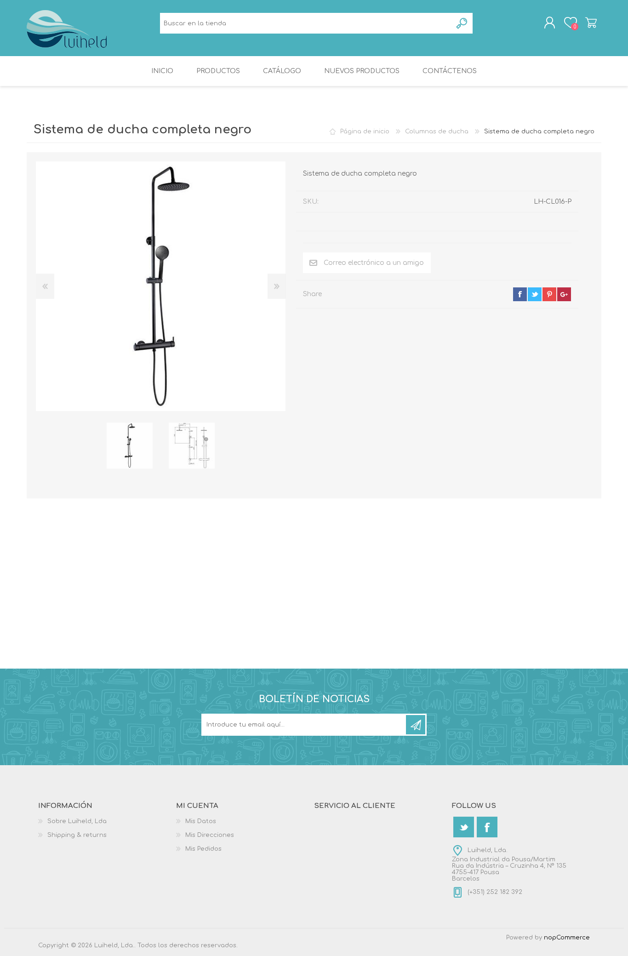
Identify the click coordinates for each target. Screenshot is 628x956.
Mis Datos (200, 821)
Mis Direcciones (209, 835)
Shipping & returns (77, 835)
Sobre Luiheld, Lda (77, 821)
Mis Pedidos (203, 849)
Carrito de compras (591, 22)
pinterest (549, 294)
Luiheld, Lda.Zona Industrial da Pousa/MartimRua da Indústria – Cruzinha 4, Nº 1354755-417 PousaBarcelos (509, 864)
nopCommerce (567, 937)
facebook (520, 294)
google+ (564, 294)
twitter (535, 294)
